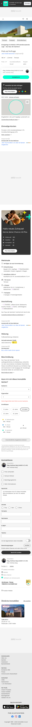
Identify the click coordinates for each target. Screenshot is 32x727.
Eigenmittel (4, 393)
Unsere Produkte (6, 690)
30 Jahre (5, 413)
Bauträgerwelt (5, 695)
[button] (16, 29)
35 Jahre (15, 413)
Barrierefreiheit (5, 664)
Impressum (4, 662)
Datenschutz (5, 682)
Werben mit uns (5, 697)
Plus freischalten (10, 91)
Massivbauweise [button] (24, 269)
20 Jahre (15, 409)
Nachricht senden (16, 552)
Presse (3, 672)
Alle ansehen (27, 601)
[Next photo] (29, 29)
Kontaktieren (16, 77)
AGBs (3, 680)
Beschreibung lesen (7, 372)
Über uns (3, 658)
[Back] (3, 19)
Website (5, 572)
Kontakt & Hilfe (5, 670)
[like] (23, 19)
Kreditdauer (5, 404)
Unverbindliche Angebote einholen (16, 440)
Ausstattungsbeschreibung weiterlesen (12, 315)
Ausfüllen (27, 545)
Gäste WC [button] (16, 289)
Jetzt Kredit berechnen (8, 53)
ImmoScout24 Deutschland (9, 674)
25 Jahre (24, 409)
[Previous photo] (2, 29)
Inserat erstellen (5, 691)
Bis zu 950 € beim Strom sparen (10, 350)
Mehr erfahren (7, 575)
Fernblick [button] (7, 304)
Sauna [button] (15, 306)
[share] (27, 19)
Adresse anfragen (14, 97)
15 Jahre (5, 409)
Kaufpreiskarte (5, 693)
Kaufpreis (4, 386)
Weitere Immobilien (8, 569)
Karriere (3, 660)
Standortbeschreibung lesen (9, 119)
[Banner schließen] (1, 3)
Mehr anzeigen (5, 134)
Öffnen (27, 3)
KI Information (7, 683)
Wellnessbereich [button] (8, 308)
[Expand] (27, 102)
